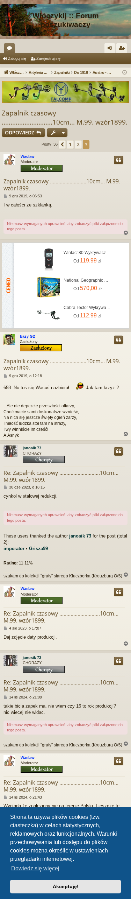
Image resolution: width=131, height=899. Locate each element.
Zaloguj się (17, 58)
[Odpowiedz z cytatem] (118, 160)
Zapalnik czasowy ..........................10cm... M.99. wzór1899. (61, 185)
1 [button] (70, 144)
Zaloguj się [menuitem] (111, 49)
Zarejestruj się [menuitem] (123, 49)
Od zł (87, 261)
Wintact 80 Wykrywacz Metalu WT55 (87, 252)
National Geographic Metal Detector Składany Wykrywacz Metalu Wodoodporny (87, 280)
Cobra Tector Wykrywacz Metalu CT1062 (87, 307)
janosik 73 (32, 448)
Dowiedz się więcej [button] (35, 868)
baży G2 (27, 336)
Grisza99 (38, 548)
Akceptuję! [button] (66, 886)
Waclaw (28, 156)
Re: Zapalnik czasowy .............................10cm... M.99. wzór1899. (60, 476)
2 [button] (78, 144)
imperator (13, 548)
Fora (11, 49)
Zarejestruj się (48, 58)
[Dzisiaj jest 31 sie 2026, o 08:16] (124, 73)
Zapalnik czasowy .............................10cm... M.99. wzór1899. (65, 117)
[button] (62, 144)
